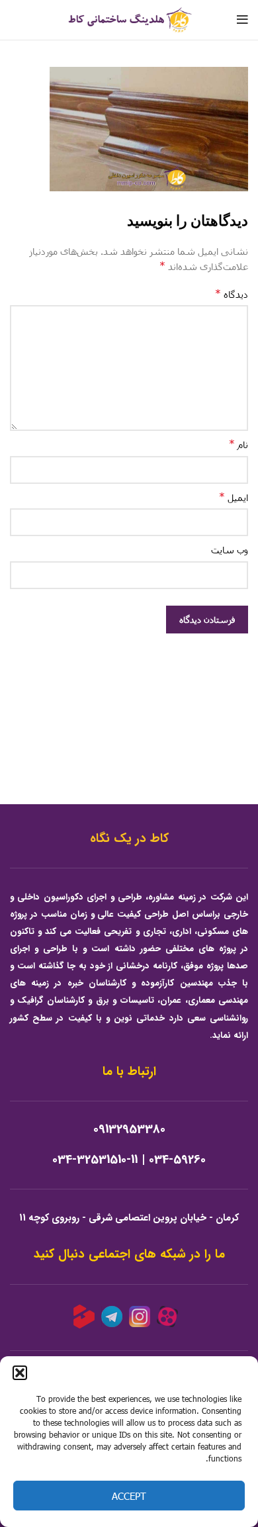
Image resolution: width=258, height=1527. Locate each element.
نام (238, 444)
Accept (129, 1496)
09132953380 (129, 1129)
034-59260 (177, 1160)
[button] (19, 1372)
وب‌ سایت (229, 549)
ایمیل (233, 496)
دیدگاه (231, 293)
